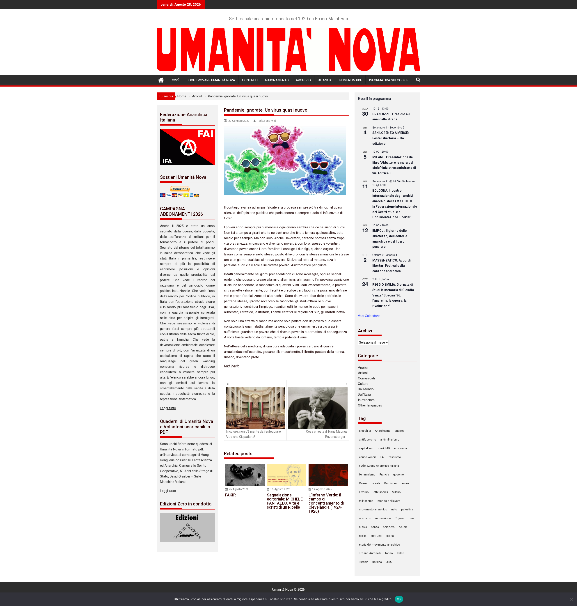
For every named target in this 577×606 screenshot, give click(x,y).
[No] (571, 599)
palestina (407, 509)
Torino (389, 553)
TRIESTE (402, 553)
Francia (384, 474)
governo (398, 474)
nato (394, 509)
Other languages (370, 405)
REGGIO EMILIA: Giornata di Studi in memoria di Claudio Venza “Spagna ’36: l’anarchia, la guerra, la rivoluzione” (393, 295)
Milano (396, 492)
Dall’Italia (364, 395)
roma (411, 518)
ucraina (377, 562)
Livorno (364, 492)
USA (389, 562)
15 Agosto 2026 (280, 489)
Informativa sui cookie (388, 80)
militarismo (366, 501)
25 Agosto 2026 (239, 489)
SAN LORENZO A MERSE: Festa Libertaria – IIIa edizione (390, 138)
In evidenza (366, 400)
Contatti (250, 80)
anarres (399, 430)
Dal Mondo (366, 389)
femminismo (367, 474)
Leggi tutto (168, 408)
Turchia (363, 562)
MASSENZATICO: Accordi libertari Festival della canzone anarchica (391, 266)
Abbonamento (277, 80)
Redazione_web (266, 120)
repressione (383, 518)
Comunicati (366, 378)
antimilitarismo (389, 439)
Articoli (363, 373)
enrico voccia (367, 457)
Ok (399, 599)
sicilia (362, 535)
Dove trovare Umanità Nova (211, 80)
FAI (382, 457)
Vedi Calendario (369, 315)
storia (390, 535)
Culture (363, 384)
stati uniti (376, 535)
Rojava (399, 518)
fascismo (395, 457)
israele (376, 483)
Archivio (303, 80)
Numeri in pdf (350, 80)
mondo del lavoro (389, 501)
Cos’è (175, 80)
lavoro (405, 483)
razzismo (365, 518)
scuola (403, 527)
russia (363, 527)
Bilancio (325, 80)
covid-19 (384, 448)
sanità (375, 527)
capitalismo (366, 448)
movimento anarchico (373, 509)
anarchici (365, 430)
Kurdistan (390, 483)
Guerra (363, 483)
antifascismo (367, 439)
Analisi (363, 367)
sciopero (389, 527)
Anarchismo (383, 430)
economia (400, 448)
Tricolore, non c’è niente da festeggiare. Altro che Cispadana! (254, 434)
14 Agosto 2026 (322, 489)
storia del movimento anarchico (379, 544)
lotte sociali (380, 492)
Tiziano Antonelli (370, 553)
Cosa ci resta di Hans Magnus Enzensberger (327, 434)
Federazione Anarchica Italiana (379, 465)
